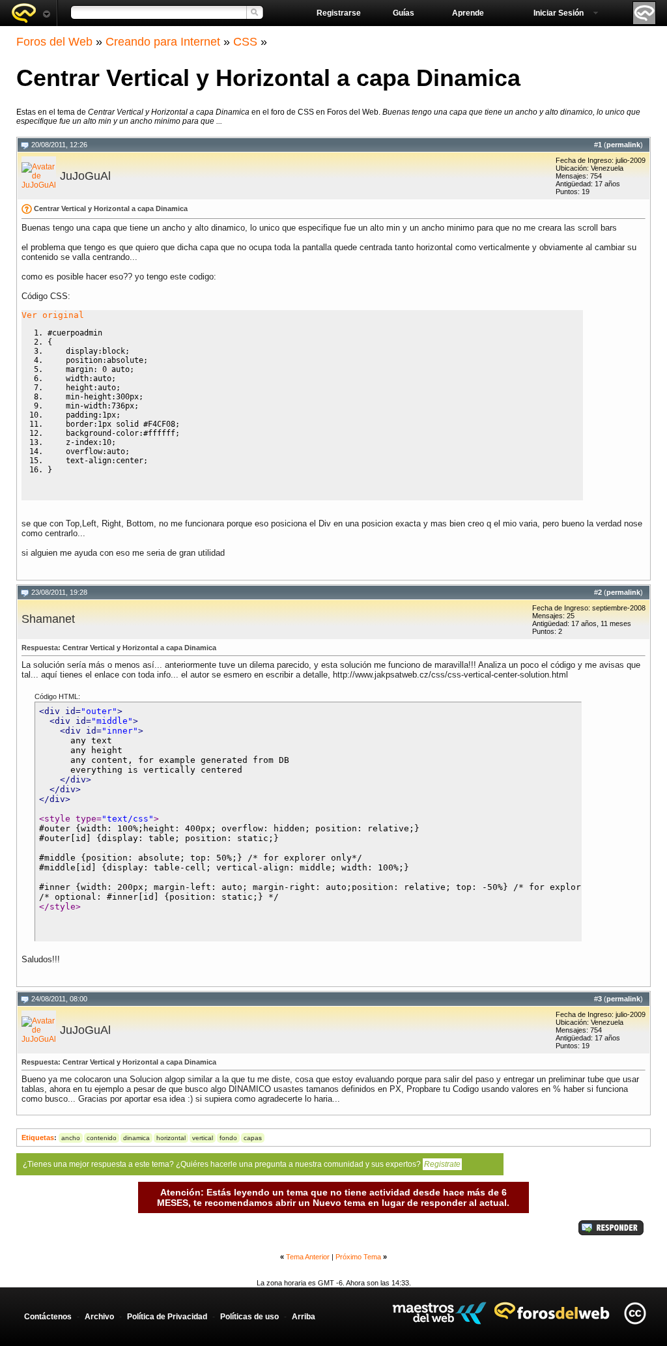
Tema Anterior (308, 1257)
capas (253, 1137)
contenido (102, 1137)
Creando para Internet (163, 41)
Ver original (52, 315)
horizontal (171, 1137)
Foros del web (30, 13)
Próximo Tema (358, 1257)
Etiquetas (37, 1137)
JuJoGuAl (85, 175)
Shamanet (48, 618)
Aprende (468, 13)
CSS (245, 41)
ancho (70, 1137)
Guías (403, 13)
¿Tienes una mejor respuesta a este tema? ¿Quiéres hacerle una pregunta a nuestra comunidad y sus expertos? (242, 1164)
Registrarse (339, 13)
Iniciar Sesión (558, 13)
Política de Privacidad (167, 1316)
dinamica (136, 1137)
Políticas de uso (249, 1316)
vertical (202, 1137)
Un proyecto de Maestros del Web (439, 1313)
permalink (623, 145)
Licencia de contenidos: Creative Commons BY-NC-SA (634, 1313)
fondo (228, 1137)
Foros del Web (54, 41)
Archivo (99, 1316)
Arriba (303, 1316)
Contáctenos (48, 1316)
